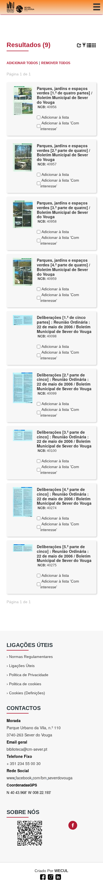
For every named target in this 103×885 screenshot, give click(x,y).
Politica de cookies (25, 684)
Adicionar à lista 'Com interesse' (59, 126)
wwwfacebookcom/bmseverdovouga (40, 777)
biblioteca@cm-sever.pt (27, 749)
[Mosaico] (93, 45)
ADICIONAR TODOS (22, 63)
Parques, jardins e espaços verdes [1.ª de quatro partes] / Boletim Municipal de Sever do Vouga (64, 95)
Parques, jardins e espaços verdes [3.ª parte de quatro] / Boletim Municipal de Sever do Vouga (63, 209)
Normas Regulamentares (31, 656)
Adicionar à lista (54, 117)
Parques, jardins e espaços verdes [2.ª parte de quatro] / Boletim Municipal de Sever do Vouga (63, 152)
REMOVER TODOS (55, 63)
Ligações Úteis (22, 665)
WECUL (61, 870)
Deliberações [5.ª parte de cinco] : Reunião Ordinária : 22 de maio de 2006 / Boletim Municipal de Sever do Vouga (64, 553)
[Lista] (89, 45)
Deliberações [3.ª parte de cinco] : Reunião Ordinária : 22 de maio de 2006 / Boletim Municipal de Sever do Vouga (64, 439)
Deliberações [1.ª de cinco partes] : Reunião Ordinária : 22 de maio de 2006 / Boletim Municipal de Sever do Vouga (64, 324)
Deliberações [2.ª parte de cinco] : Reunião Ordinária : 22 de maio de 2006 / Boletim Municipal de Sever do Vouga (64, 381)
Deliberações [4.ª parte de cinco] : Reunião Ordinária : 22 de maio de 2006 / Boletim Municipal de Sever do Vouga (64, 496)
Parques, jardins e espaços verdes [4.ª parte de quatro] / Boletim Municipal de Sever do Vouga (63, 267)
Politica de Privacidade (28, 675)
